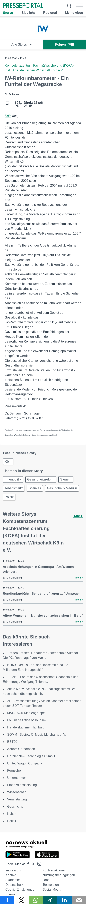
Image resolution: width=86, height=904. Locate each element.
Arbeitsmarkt (14, 488)
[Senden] (79, 900)
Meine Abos (74, 12)
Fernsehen (15, 770)
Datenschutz (14, 884)
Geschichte (15, 806)
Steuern (65, 479)
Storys (8, 12)
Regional (50, 12)
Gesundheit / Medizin (62, 488)
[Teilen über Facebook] (7, 900)
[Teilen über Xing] (50, 900)
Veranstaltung (17, 799)
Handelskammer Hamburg (26, 727)
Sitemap (11, 894)
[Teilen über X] (21, 900)
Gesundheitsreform (40, 479)
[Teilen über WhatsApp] (36, 900)
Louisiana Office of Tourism (26, 720)
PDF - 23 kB (29, 104)
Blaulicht (28, 12)
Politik (9, 497)
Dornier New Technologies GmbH (31, 756)
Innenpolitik (13, 479)
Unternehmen (17, 777)
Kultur (11, 813)
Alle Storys (19, 44)
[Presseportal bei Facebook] (27, 864)
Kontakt (10, 875)
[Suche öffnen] (69, 6)
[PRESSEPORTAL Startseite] (23, 5)
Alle (77, 516)
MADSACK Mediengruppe (26, 713)
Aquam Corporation (21, 749)
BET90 (12, 741)
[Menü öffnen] (79, 6)
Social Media (52, 889)
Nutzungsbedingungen (59, 875)
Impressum (13, 870)
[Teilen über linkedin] (64, 900)
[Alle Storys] (43, 36)
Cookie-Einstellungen (20, 889)
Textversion (51, 884)
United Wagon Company (24, 763)
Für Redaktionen (54, 870)
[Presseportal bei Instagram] (38, 863)
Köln (8, 116)
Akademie (12, 880)
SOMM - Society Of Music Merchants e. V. (36, 734)
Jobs (46, 880)
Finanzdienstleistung (22, 785)
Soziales (35, 488)
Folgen (60, 44)
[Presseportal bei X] (32, 864)
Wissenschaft (16, 792)
